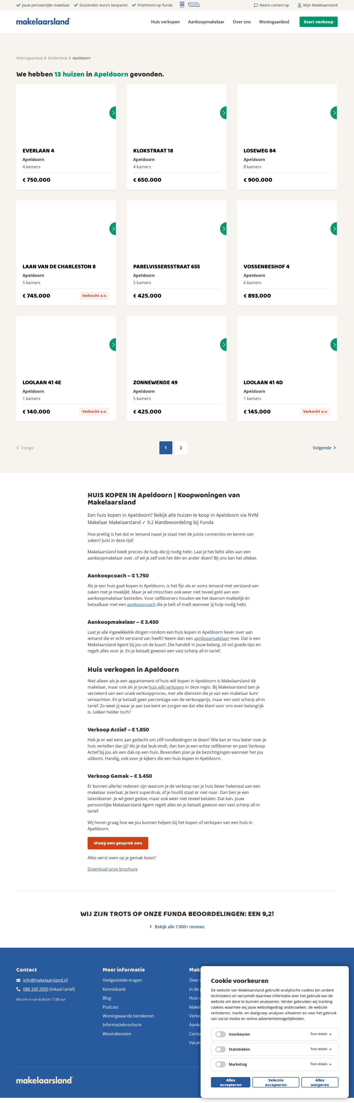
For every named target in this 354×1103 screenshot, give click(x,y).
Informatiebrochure (122, 1025)
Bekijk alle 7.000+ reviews (179, 927)
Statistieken (239, 1049)
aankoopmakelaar (211, 638)
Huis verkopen (165, 21)
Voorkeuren (239, 1034)
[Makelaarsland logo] (43, 21)
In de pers (199, 989)
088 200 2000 (35, 989)
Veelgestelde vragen (122, 980)
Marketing (238, 1064)
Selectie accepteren (276, 1082)
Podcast (110, 1007)
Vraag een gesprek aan (118, 843)
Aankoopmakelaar (206, 21)
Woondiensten (117, 1034)
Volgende (322, 448)
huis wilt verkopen (166, 687)
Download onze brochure (113, 869)
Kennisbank (114, 989)
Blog (107, 998)
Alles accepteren (231, 1082)
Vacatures (199, 1042)
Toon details (318, 1034)
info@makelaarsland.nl (45, 980)
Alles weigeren (320, 1082)
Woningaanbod (274, 21)
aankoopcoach (141, 604)
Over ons (242, 21)
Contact (196, 1034)
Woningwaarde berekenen (128, 1016)
